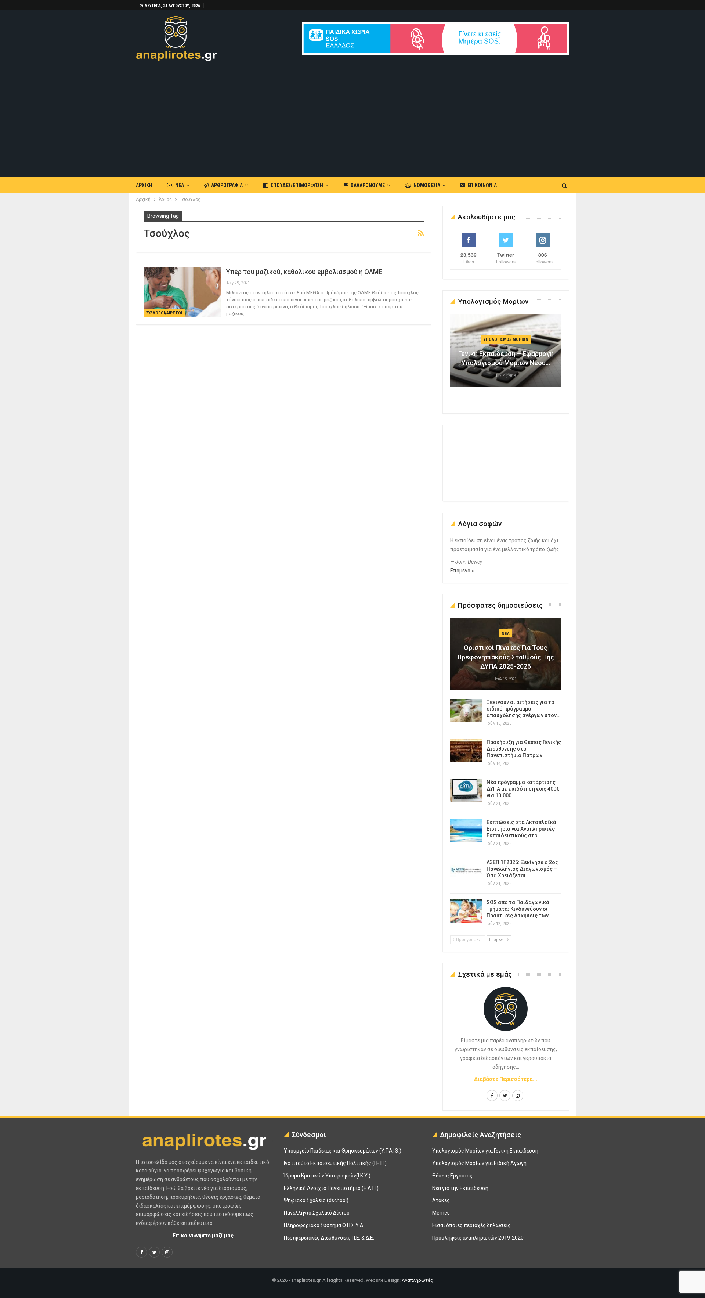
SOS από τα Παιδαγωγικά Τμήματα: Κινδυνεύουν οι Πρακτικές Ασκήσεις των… (519, 908)
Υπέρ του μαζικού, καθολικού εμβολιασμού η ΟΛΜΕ (304, 272)
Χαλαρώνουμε (368, 185)
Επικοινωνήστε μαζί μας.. (204, 1235)
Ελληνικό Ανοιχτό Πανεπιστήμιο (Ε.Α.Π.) (331, 1188)
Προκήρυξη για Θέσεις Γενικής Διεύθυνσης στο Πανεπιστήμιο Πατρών (524, 748)
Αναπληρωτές (417, 1280)
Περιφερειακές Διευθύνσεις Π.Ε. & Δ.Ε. (329, 1238)
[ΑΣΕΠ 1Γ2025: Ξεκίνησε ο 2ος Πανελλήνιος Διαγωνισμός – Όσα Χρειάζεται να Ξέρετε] (466, 870)
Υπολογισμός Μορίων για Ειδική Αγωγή (479, 1163)
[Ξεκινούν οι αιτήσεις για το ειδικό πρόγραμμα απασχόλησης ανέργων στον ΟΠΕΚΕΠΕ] (466, 710)
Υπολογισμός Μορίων (506, 339)
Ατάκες (441, 1200)
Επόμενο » (462, 571)
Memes (441, 1213)
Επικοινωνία (482, 185)
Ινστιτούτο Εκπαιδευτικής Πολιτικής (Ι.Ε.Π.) (335, 1163)
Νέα (179, 185)
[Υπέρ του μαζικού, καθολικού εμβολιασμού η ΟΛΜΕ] (182, 292)
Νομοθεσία (426, 185)
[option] (506, 354)
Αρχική (144, 185)
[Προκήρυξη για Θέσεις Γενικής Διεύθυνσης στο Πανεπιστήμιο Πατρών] (466, 750)
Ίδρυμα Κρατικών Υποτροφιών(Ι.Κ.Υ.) (327, 1176)
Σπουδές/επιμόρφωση (297, 185)
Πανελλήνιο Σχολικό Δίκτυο (317, 1213)
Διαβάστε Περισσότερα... (505, 1079)
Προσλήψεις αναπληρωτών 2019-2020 (478, 1238)
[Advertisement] (352, 116)
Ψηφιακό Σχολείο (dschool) (316, 1200)
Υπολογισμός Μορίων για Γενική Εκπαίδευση (485, 1151)
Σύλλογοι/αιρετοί (164, 313)
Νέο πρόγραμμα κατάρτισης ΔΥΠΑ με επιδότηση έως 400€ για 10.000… (523, 788)
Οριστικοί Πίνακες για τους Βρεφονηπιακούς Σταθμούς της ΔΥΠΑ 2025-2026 (506, 657)
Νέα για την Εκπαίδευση (460, 1188)
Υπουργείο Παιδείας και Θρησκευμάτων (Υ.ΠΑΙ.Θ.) (342, 1151)
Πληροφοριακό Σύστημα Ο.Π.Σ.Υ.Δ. (324, 1225)
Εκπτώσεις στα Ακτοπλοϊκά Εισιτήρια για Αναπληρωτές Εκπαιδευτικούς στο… (521, 828)
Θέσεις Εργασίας (452, 1176)
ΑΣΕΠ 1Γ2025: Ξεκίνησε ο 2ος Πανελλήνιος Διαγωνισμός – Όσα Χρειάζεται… (522, 868)
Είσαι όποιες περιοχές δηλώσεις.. (472, 1225)
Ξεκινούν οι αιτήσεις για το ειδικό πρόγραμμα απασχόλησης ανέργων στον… (523, 708)
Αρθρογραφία (227, 185)
